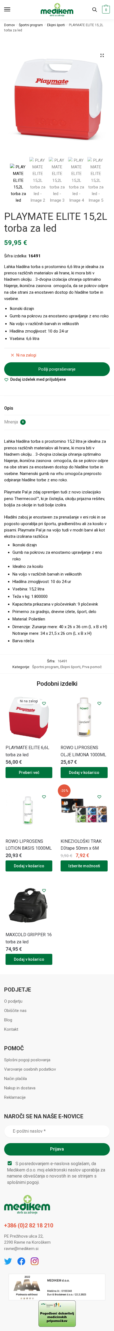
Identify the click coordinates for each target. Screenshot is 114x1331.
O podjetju (13, 1001)
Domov (9, 25)
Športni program (31, 25)
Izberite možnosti (84, 866)
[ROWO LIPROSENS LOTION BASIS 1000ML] (29, 810)
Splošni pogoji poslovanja (27, 1059)
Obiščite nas (15, 1010)
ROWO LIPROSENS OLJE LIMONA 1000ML (83, 751)
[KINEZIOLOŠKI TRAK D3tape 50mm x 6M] (84, 810)
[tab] (57, 408)
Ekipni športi (56, 25)
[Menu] (12, 10)
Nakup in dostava (19, 1088)
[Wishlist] (44, 703)
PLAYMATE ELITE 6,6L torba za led (27, 751)
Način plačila (15, 1078)
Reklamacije (15, 1097)
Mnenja (14, 422)
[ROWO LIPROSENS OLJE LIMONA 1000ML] (84, 717)
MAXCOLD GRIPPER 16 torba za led (29, 938)
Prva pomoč (92, 667)
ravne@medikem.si (21, 1248)
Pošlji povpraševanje (57, 369)
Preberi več (29, 772)
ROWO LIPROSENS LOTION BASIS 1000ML (29, 845)
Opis (8, 408)
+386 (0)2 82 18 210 (28, 1225)
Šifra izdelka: (16, 255)
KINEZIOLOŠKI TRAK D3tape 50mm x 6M (81, 845)
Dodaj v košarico (84, 772)
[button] (102, 55)
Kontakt (11, 1029)
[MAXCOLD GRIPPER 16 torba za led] (29, 904)
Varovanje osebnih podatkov (30, 1069)
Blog (8, 1019)
